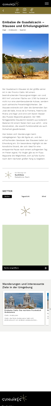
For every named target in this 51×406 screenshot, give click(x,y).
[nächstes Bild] (46, 56)
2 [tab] (27, 75)
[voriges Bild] (5, 56)
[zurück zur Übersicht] (4, 10)
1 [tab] (24, 75)
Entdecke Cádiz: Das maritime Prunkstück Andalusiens (23, 311)
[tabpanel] (25, 56)
